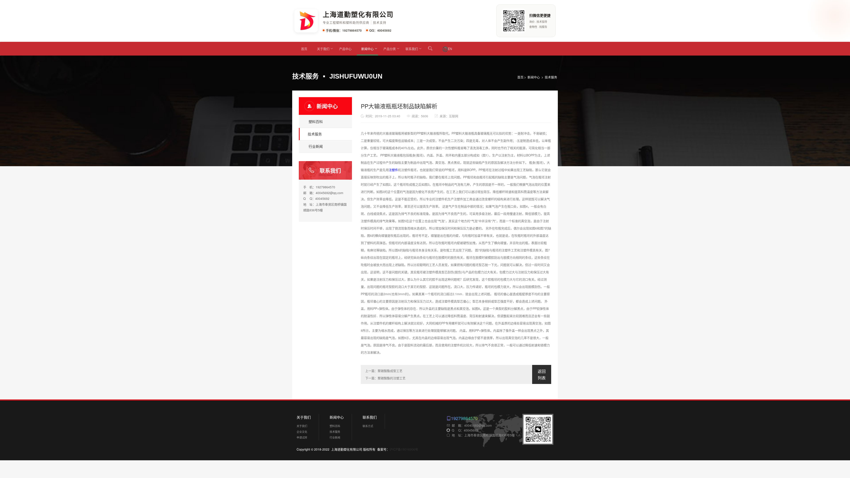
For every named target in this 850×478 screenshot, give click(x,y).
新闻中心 (367, 48)
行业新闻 (316, 146)
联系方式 (368, 426)
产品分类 (389, 48)
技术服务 (551, 77)
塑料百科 (316, 121)
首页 (304, 48)
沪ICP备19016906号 (404, 449)
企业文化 (302, 432)
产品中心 (345, 48)
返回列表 (542, 374)
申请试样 (302, 437)
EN (450, 48)
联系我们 (412, 48)
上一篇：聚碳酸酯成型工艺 (383, 370)
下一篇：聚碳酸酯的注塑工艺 (385, 378)
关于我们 (323, 48)
